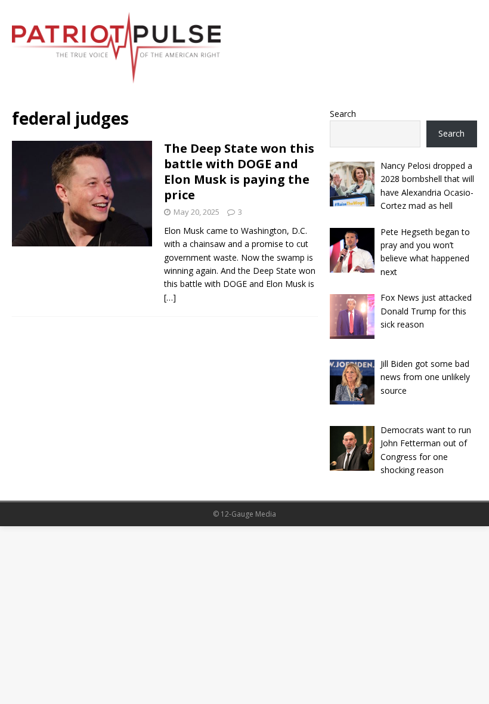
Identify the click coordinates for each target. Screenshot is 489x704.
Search (343, 113)
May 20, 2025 (196, 211)
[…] (170, 297)
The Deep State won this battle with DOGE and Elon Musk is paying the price (239, 171)
